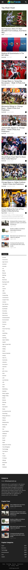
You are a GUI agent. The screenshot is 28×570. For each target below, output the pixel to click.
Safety (3, 427)
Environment (5, 320)
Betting (4, 275)
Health (4, 342)
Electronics (5, 315)
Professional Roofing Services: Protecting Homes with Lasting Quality (17, 244)
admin (2, 34)
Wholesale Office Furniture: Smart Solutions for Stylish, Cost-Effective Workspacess (18, 223)
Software (4, 433)
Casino (4, 288)
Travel (3, 456)
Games (4, 335)
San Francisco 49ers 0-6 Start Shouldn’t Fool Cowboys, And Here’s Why (13, 30)
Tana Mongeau (6, 447)
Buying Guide (5, 282)
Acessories (5, 259)
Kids (3, 373)
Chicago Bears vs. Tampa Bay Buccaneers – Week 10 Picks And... (13, 82)
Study (3, 440)
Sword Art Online (6, 444)
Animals (4, 266)
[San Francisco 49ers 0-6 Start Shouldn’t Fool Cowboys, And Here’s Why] (14, 18)
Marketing (4, 389)
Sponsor (4, 435)
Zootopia (4, 467)
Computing (5, 295)
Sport (3, 438)
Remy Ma (4, 424)
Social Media (5, 431)
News (3, 409)
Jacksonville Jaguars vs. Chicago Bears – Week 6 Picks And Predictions (13, 129)
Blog (3, 277)
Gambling (4, 333)
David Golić (3, 57)
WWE (3, 464)
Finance (4, 324)
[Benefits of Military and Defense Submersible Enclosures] (5, 230)
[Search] (26, 2)
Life (3, 382)
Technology (5, 449)
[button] (2, 2)
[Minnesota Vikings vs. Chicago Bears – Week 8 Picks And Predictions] (14, 96)
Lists (3, 384)
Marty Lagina (5, 393)
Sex (3, 429)
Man (3, 386)
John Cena (4, 371)
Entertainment (6, 317)
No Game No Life (6, 411)
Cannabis (4, 284)
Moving (4, 402)
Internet (4, 366)
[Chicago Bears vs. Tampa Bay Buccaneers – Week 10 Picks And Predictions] (14, 69)
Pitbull (4, 418)
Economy (4, 311)
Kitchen (4, 375)
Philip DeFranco (6, 415)
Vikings (4, 460)
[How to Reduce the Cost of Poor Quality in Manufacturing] (14, 198)
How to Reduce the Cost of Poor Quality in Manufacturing (12, 210)
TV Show (4, 458)
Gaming (4, 337)
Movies (4, 400)
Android (4, 264)
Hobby (4, 349)
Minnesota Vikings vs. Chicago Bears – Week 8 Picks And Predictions (12, 108)
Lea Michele (5, 380)
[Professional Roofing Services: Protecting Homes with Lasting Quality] (5, 244)
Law (3, 377)
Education (4, 313)
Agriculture (5, 262)
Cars (3, 286)
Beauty (4, 273)
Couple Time (5, 299)
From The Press (6, 328)
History (4, 346)
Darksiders (5, 306)
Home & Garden (6, 353)
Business (4, 279)
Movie (3, 398)
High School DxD (6, 344)
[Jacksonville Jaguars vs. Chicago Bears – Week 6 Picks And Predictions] (14, 120)
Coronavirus (5, 297)
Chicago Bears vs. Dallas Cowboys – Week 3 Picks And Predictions (13, 183)
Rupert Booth (4, 212)
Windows (4, 462)
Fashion (4, 322)
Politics (4, 420)
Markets (4, 391)
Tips (3, 453)
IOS (3, 369)
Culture (4, 302)
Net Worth (5, 406)
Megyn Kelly (5, 395)
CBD (3, 291)
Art (3, 268)
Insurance (4, 364)
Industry (4, 362)
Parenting (4, 413)
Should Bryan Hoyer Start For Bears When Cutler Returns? (13, 158)
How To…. (4, 357)
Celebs (4, 293)
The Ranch (5, 451)
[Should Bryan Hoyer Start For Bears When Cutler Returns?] (14, 145)
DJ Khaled (4, 308)
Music (3, 404)
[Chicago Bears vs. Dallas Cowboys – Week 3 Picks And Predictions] (14, 172)
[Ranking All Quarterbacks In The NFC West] (14, 45)
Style (3, 442)
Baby (3, 270)
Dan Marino (5, 304)
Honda (4, 355)
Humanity (4, 360)
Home (2, 5)
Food (3, 326)
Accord (4, 257)
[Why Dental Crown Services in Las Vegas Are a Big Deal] (5, 237)
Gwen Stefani (5, 340)
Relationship (5, 422)
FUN (3, 331)
